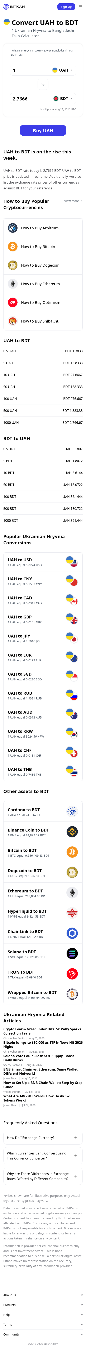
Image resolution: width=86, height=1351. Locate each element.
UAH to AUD (20, 712)
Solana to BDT (22, 952)
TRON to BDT (21, 972)
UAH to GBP (20, 617)
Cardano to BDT (24, 809)
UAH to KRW (20, 731)
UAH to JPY (19, 636)
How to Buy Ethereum (40, 283)
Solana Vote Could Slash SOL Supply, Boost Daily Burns (38, 1058)
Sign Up (66, 7)
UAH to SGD (20, 674)
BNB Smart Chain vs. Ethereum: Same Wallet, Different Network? (41, 1071)
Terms (43, 1325)
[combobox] (62, 70)
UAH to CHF (20, 750)
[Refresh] (43, 84)
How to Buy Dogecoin (40, 265)
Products (43, 1305)
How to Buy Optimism (40, 302)
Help (43, 1315)
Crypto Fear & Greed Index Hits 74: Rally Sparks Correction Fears (42, 1031)
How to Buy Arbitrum (40, 227)
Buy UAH (43, 130)
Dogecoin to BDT (25, 870)
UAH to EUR (20, 655)
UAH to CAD (20, 598)
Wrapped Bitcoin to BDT (32, 992)
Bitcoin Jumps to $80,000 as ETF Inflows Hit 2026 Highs (43, 1044)
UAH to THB (20, 769)
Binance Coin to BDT (28, 830)
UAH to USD (20, 560)
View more (71, 201)
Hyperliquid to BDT (27, 911)
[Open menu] (80, 6)
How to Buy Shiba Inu (40, 321)
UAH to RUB (20, 693)
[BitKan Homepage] (14, 7)
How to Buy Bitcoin (38, 246)
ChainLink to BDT (25, 931)
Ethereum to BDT (25, 891)
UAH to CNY (20, 579)
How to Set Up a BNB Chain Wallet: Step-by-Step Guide (42, 1085)
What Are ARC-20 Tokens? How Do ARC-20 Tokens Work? (37, 1098)
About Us (43, 1295)
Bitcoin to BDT (22, 850)
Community (43, 1334)
